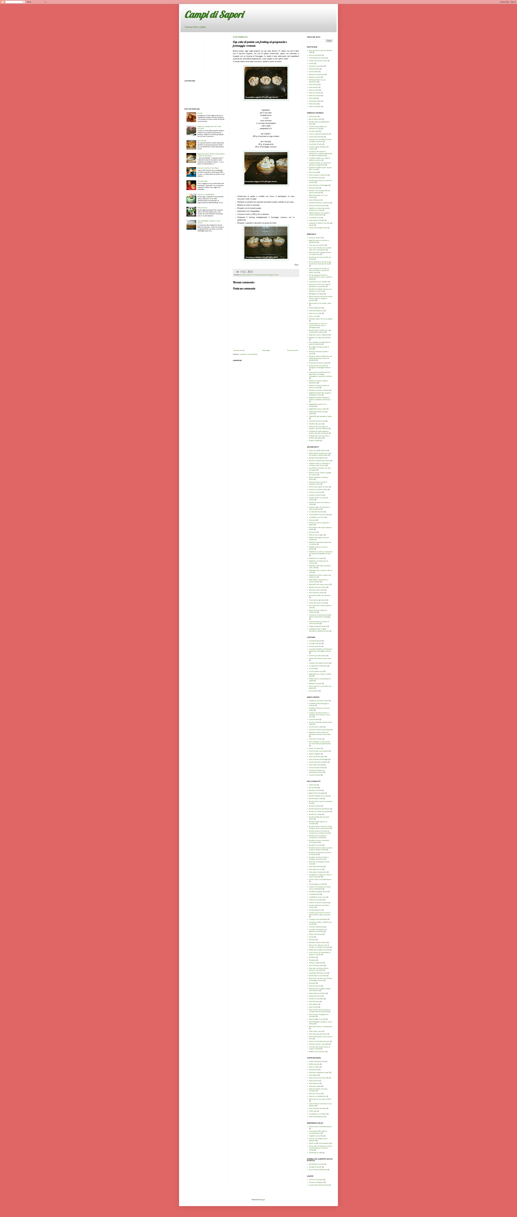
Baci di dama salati (315, 119)
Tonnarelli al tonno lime (317, 421)
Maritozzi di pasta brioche (317, 942)
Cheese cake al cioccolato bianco (320, 879)
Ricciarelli (312, 983)
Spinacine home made (316, 590)
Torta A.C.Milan (314, 1067)
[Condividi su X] (246, 271)
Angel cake (313, 785)
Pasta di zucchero (315, 96)
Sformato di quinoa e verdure (319, 390)
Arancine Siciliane (315, 238)
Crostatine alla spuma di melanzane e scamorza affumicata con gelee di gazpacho (320, 153)
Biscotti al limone (315, 806)
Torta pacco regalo (315, 1086)
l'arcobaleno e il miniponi (317, 1114)
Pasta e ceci (313, 316)
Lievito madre (313, 72)
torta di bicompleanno (316, 1117)
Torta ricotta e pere (315, 1031)
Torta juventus (314, 1081)
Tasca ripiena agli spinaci (317, 600)
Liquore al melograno (316, 1182)
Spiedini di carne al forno (317, 587)
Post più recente (239, 350)
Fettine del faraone (315, 934)
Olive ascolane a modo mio (318, 175)
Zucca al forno (313, 691)
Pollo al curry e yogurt (316, 535)
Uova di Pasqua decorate (317, 1108)
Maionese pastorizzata (316, 74)
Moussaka (312, 520)
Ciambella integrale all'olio (318, 891)
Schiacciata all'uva (315, 996)
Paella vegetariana (315, 308)
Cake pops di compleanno (317, 872)
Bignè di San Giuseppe (316, 793)
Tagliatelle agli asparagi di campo (320, 416)
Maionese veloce (315, 77)
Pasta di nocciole (314, 93)
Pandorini (312, 957)
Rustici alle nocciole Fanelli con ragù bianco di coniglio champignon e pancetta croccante (320, 374)
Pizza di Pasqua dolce (316, 965)
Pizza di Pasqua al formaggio (318, 185)
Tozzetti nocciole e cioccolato (319, 1044)
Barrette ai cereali (315, 790)
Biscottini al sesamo (315, 845)
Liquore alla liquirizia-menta (318, 1185)
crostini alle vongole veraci (318, 228)
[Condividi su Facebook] (249, 271)
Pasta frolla (312, 98)
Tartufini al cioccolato (316, 999)
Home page (266, 350)
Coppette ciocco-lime (316, 1136)
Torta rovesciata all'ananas (318, 1034)
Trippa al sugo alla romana (318, 626)
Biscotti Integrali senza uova (318, 796)
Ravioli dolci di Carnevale (317, 976)
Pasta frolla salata (315, 101)
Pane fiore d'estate (315, 739)
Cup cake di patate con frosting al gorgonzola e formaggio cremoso (259, 275)
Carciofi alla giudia (315, 641)
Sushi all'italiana (314, 200)
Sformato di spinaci (315, 683)
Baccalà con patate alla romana (319, 461)
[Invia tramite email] (241, 271)
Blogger (262, 1200)
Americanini (313, 116)
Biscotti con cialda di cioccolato (319, 811)
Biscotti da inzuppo (315, 814)
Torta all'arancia (314, 1001)
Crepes (311, 63)
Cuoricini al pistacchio (316, 927)
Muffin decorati (314, 1064)
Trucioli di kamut (314, 775)
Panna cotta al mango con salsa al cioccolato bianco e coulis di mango (320, 1148)
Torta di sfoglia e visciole (317, 1019)
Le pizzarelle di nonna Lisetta (319, 514)
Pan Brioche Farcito (315, 178)
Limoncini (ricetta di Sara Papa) (208, 168)
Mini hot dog (202, 141)
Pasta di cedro (314, 90)
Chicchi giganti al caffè (316, 884)
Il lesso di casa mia (315, 492)
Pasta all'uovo (313, 84)
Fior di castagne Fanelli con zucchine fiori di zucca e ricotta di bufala (320, 277)
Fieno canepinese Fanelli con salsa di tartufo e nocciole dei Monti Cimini (319, 270)
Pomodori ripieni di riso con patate (320, 319)
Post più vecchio (292, 350)
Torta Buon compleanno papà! (319, 1072)
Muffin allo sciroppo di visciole (319, 950)
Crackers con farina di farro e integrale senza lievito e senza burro (319, 715)
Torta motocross (314, 1083)
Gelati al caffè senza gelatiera (319, 1143)
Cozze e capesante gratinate (319, 134)
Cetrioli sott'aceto (315, 646)
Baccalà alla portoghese (317, 458)
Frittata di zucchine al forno (318, 489)
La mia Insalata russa (316, 671)
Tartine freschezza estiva (317, 205)
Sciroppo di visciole (315, 1167)
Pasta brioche (313, 87)
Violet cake (313, 1111)
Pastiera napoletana (316, 963)
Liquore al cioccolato (316, 1180)
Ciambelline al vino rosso (317, 897)
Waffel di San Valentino (317, 1052)
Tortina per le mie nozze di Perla (320, 1099)
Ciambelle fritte (314, 894)
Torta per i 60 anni (315, 1094)
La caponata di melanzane (318, 666)
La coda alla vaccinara (316, 512)
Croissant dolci (314, 719)
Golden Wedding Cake (317, 1061)
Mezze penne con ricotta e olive (320, 303)
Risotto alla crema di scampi (318, 363)
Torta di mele (313, 1007)
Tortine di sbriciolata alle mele (319, 1041)
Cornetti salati (314, 131)
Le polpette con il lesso (317, 517)
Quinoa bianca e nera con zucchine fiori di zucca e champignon (318, 325)
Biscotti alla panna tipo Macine (319, 809)
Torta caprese (313, 1004)
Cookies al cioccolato (316, 900)
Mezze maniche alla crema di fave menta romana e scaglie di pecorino (320, 298)
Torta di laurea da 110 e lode (319, 1078)
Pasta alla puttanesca (316, 311)
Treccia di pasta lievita (316, 768)
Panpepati (312, 960)
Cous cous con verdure (317, 245)
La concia (312, 668)
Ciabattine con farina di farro (319, 701)
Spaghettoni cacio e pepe (317, 409)
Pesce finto (313, 532)
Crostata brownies (315, 910)
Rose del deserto (315, 986)
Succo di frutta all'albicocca (318, 1170)
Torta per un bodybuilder (206, 194)
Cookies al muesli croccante (318, 903)
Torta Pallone (313, 1075)
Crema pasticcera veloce (317, 58)
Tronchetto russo (315, 218)
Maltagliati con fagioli (316, 294)
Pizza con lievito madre (317, 756)
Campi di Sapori (213, 14)
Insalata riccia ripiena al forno (319, 663)
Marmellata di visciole (316, 1164)
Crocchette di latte (315, 144)
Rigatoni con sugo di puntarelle (320, 338)
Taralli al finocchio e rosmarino (319, 203)
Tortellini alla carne (315, 424)
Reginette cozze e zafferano (318, 335)
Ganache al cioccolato (316, 66)
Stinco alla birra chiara (316, 593)
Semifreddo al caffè (315, 1153)
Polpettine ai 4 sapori (316, 558)
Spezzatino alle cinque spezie (319, 584)
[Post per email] (237, 271)
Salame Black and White (317, 993)
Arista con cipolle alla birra (318, 450)
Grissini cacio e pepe (316, 727)
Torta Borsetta (313, 1070)
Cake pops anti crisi (315, 869)
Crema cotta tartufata (316, 137)
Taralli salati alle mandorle (318, 762)
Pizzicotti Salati (202, 181)
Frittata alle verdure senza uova (320, 658)
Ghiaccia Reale (314, 69)
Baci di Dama (313, 788)
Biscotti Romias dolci (316, 798)
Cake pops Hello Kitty (316, 866)
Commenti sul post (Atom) (248, 354)
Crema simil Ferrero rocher (318, 61)
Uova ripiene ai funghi (316, 220)
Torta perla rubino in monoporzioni (320, 1026)
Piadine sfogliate (314, 754)
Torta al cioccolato (315, 106)
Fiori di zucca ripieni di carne (319, 487)
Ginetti (200, 113)
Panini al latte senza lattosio (318, 751)
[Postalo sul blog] (244, 271)
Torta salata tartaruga (316, 765)
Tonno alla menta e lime (317, 603)
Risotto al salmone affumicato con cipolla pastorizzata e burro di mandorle (320, 358)
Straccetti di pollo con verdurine (320, 595)
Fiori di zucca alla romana (317, 656)
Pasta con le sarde (315, 313)
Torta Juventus (202, 208)
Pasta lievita (313, 104)
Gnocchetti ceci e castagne (318, 282)
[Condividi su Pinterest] (251, 271)
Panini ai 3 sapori (315, 748)
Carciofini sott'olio (315, 643)
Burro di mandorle (315, 55)
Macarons (312, 940)
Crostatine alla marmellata (318, 919)
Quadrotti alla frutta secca (318, 973)
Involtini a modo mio (316, 495)
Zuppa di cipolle (314, 440)
